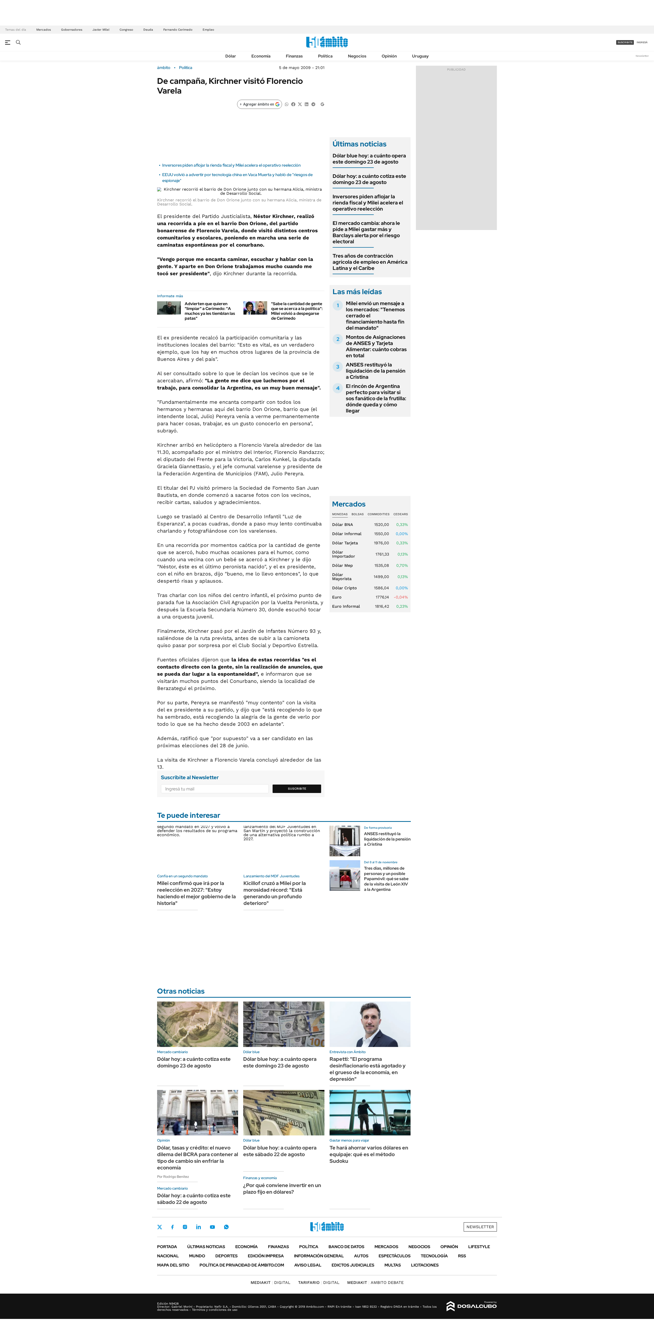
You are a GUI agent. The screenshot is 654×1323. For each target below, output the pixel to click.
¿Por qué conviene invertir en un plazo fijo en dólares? (282, 1188)
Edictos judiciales (353, 1265)
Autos (361, 1256)
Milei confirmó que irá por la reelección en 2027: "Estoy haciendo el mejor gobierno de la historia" (196, 893)
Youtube (212, 1227)
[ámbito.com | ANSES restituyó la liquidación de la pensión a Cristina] (345, 841)
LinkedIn (198, 1227)
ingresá (642, 42)
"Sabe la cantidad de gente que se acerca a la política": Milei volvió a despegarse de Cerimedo (297, 311)
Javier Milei (100, 29)
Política (325, 56)
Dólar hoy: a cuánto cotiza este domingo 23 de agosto (369, 179)
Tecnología (434, 1256)
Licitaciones (425, 1265)
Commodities (379, 514)
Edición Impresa (266, 1256)
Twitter (159, 1227)
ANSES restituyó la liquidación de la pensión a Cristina (375, 370)
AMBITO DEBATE (375, 1282)
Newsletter (642, 55)
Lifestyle (479, 1246)
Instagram (185, 1227)
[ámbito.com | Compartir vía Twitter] (300, 103)
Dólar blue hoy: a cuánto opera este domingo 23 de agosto (369, 158)
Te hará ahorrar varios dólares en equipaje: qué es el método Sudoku (369, 1154)
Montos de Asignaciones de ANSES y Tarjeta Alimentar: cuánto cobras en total (376, 346)
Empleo (208, 29)
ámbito (163, 68)
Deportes (226, 1256)
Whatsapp (226, 1227)
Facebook (172, 1227)
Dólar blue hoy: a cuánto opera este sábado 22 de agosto (280, 1151)
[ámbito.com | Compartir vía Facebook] (293, 103)
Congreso (126, 29)
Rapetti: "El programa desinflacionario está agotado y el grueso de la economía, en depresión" (368, 1069)
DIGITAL (270, 1282)
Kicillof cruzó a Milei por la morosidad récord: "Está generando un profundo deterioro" (274, 893)
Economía (261, 56)
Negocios (357, 56)
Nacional (168, 1256)
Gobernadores (71, 29)
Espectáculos (395, 1256)
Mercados (43, 29)
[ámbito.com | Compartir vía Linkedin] (307, 103)
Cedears (400, 514)
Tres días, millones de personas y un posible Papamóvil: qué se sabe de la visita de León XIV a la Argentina (386, 879)
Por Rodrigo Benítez (173, 1176)
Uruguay (420, 56)
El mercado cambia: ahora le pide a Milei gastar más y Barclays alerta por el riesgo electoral (366, 232)
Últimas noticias (206, 1246)
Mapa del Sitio (173, 1265)
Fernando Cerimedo (177, 29)
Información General (319, 1256)
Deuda (148, 29)
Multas (392, 1265)
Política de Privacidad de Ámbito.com (242, 1265)
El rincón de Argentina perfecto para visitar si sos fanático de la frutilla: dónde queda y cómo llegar (376, 398)
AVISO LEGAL (307, 1265)
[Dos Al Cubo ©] (472, 1306)
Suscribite (297, 788)
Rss (462, 1256)
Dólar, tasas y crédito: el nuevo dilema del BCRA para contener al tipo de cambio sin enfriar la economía (197, 1157)
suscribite (625, 42)
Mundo (197, 1256)
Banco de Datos (346, 1246)
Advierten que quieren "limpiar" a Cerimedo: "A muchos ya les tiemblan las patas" (210, 311)
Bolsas (358, 514)
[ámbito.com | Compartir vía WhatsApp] (287, 103)
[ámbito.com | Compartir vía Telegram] (313, 103)
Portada (167, 1246)
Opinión (389, 56)
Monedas (340, 514)
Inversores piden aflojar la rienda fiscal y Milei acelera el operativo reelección (231, 165)
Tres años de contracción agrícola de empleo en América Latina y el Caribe (370, 261)
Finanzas (294, 56)
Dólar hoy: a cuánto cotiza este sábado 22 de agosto (194, 1198)
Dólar (230, 56)
